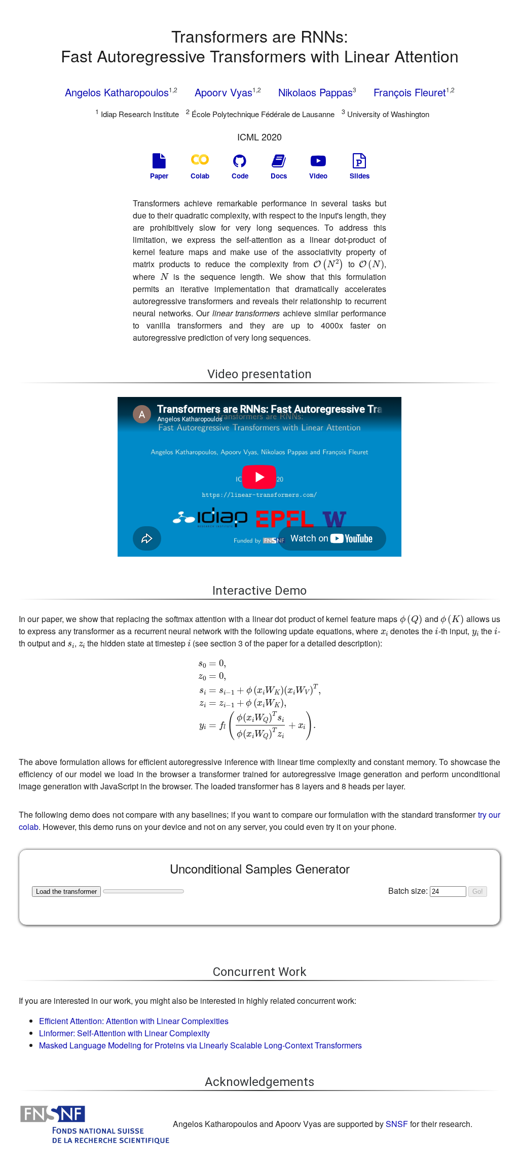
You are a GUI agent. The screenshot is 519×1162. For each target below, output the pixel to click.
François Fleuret (414, 91)
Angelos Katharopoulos (121, 91)
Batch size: (408, 890)
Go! (477, 891)
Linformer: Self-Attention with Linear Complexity (124, 1033)
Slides (359, 175)
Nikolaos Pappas (317, 91)
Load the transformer (66, 891)
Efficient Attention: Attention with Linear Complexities (134, 1021)
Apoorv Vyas (228, 91)
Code (240, 175)
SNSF (397, 1124)
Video (318, 175)
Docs (279, 175)
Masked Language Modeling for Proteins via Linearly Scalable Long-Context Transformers (200, 1045)
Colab (200, 175)
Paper (159, 175)
